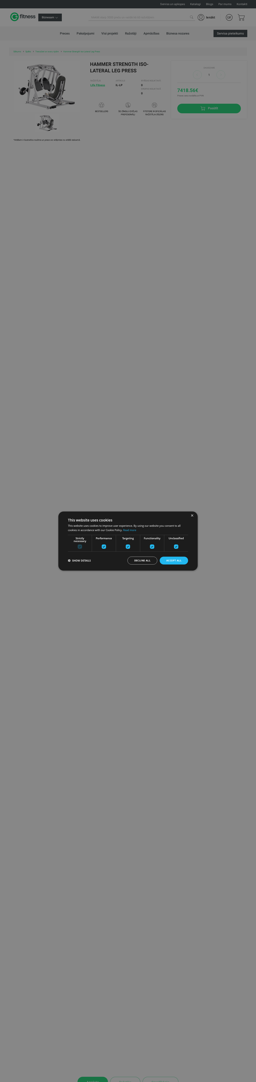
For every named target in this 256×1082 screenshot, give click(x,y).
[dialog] (128, 541)
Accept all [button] (173, 560)
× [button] (192, 515)
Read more (129, 530)
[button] (79, 560)
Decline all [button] (142, 560)
